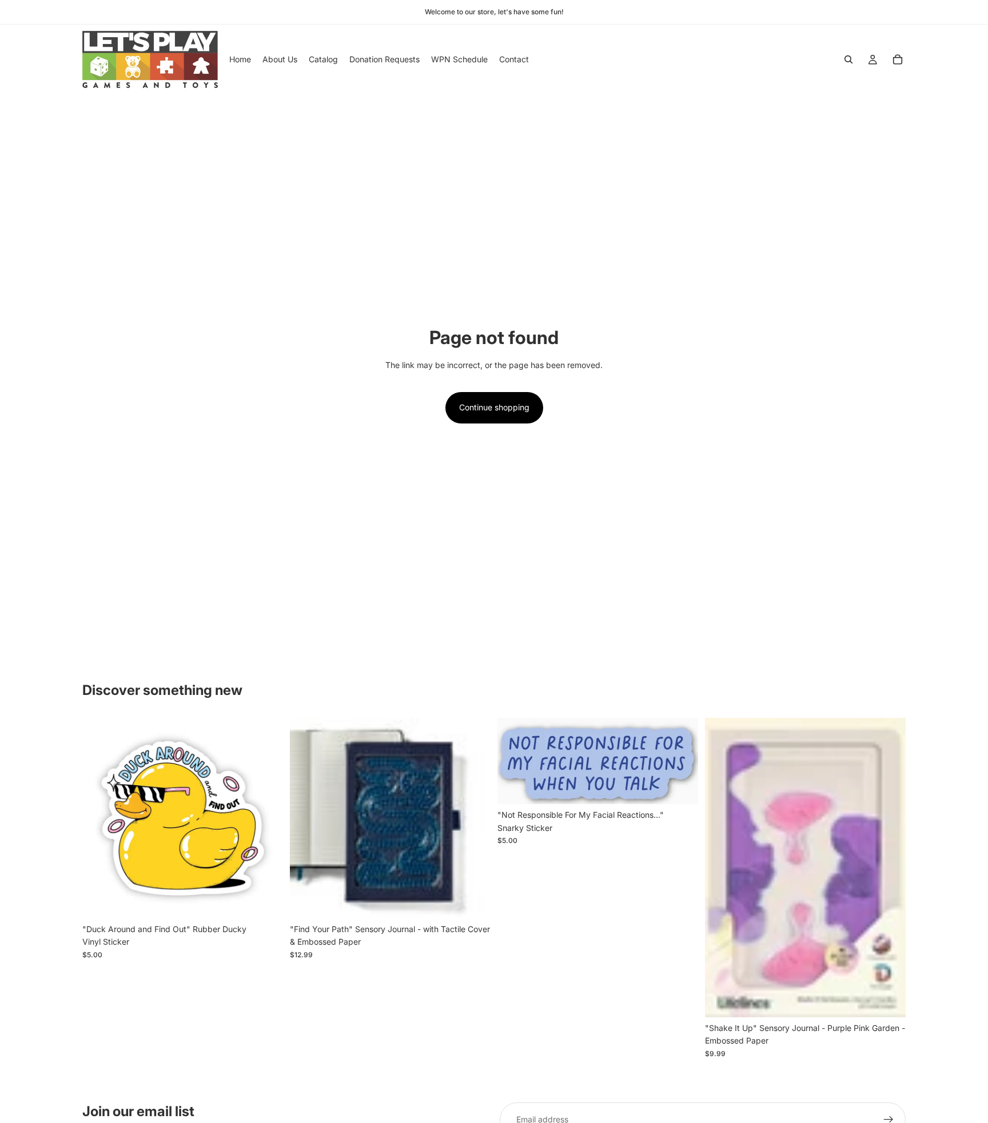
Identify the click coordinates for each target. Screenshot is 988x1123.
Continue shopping (494, 407)
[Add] (265, 900)
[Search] (848, 59)
